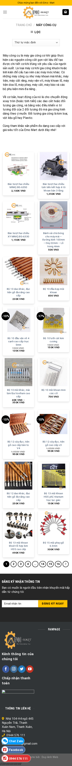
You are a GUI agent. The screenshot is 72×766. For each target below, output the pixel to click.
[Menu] (5, 12)
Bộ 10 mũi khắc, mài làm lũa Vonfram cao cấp (18, 393)
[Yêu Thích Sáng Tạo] (36, 12)
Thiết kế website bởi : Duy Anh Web (36, 757)
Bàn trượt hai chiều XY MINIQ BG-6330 (18, 235)
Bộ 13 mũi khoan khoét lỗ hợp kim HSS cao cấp (18, 546)
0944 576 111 (15, 735)
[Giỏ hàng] (65, 12)
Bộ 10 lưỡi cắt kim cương (53, 340)
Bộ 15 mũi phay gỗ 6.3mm (53, 544)
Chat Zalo (16, 741)
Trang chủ (24, 25)
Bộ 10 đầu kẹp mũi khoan (53, 290)
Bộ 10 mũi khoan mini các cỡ (54, 391)
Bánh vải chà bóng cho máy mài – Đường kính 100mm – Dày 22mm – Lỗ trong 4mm (53, 240)
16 (58, 564)
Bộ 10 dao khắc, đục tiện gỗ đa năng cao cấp (18, 292)
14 (42, 564)
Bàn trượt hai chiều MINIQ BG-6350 (18, 185)
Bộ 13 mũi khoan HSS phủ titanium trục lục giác (54, 496)
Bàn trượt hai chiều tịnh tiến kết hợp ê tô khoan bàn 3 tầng (54, 187)
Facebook (16, 750)
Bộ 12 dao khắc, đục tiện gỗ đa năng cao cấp (18, 496)
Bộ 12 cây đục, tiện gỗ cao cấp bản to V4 (19, 445)
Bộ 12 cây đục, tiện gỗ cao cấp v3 (54, 443)
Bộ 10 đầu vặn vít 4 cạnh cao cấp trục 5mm (18, 341)
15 (50, 564)
